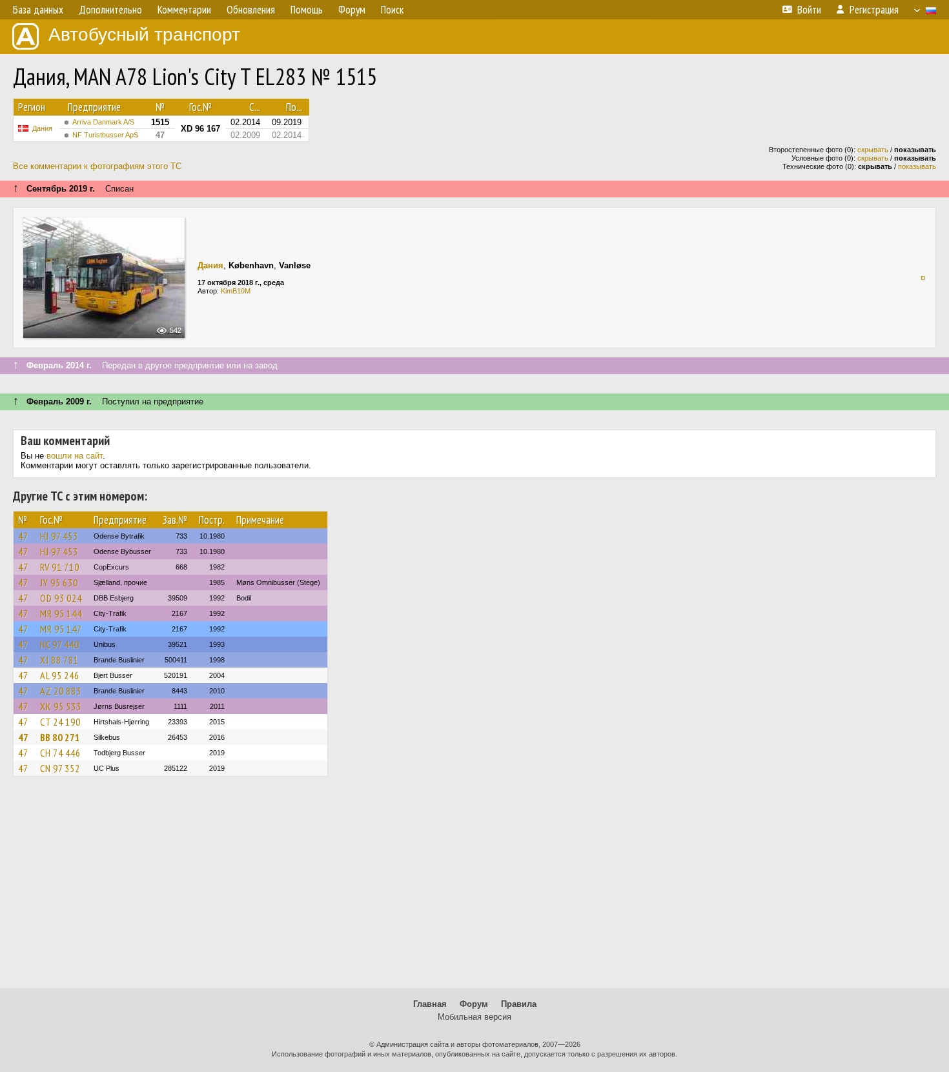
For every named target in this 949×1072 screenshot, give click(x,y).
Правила (518, 1004)
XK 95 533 (60, 706)
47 (23, 536)
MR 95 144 (61, 613)
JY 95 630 (59, 582)
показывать (917, 166)
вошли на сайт (74, 456)
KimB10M (235, 291)
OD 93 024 (61, 597)
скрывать (872, 150)
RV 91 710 (59, 567)
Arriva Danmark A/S (103, 122)
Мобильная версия (474, 1017)
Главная (430, 1004)
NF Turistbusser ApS (105, 135)
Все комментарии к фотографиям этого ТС (97, 166)
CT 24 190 (60, 721)
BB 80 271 (60, 737)
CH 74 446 (60, 752)
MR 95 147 (61, 628)
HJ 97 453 (59, 536)
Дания (42, 128)
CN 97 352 (60, 768)
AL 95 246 (59, 675)
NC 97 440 (59, 644)
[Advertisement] (474, 888)
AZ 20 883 (60, 690)
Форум (474, 1004)
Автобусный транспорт (144, 35)
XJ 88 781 (59, 659)
